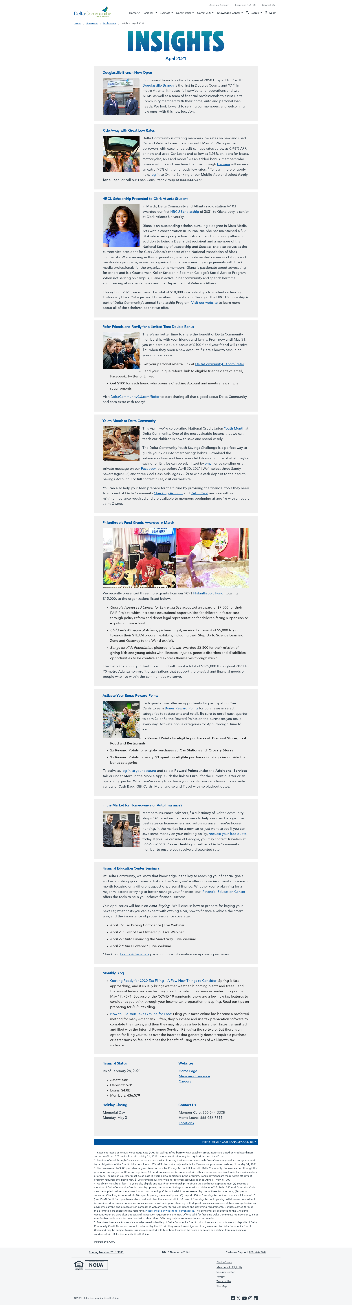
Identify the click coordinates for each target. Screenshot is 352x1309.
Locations (186, 1123)
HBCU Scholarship (184, 212)
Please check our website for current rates (169, 1211)
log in (155, 175)
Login (272, 13)
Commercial (183, 13)
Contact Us (268, 5)
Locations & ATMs (245, 5)
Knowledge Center (228, 13)
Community (204, 13)
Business (165, 13)
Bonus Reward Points (181, 708)
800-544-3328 (257, 1252)
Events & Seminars (134, 954)
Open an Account (219, 5)
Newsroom (92, 23)
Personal (150, 12)
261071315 (106, 1252)
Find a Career (224, 1262)
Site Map (222, 1286)
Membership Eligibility (229, 1267)
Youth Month (234, 428)
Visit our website (204, 303)
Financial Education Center (223, 892)
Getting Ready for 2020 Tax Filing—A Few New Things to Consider (163, 981)
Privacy (221, 1277)
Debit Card (199, 493)
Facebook (149, 469)
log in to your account (139, 771)
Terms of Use (224, 1281)
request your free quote (228, 834)
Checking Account (168, 493)
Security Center (226, 1272)
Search (254, 13)
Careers (185, 1081)
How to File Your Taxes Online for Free (140, 1014)
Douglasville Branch (158, 85)
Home (133, 13)
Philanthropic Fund (208, 593)
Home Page (188, 1071)
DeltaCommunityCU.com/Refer (219, 364)
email (209, 463)
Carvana (223, 164)
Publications (109, 23)
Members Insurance (194, 1076)
